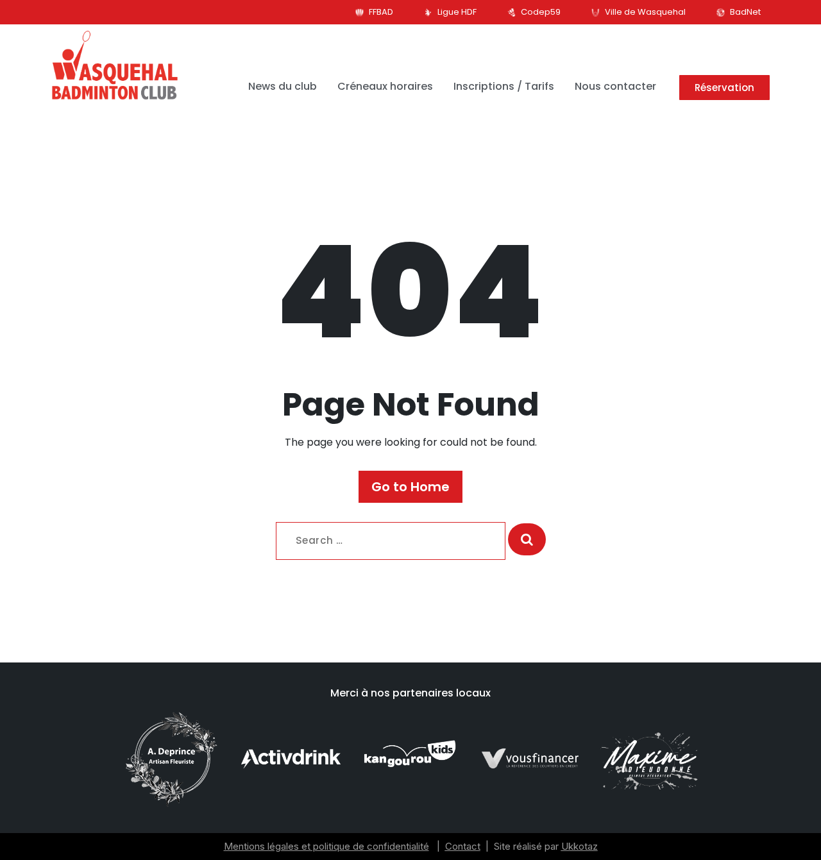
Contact (462, 846)
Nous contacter (615, 86)
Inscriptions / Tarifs (503, 86)
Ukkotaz (579, 846)
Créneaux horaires (385, 86)
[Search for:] (390, 541)
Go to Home (410, 487)
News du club (282, 86)
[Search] (527, 539)
